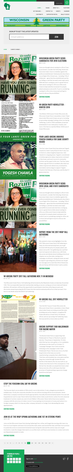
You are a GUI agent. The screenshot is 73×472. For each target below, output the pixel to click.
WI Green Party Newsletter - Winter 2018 (52, 106)
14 (39, 443)
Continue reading (44, 97)
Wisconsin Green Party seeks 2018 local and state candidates (54, 185)
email (61, 3)
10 (25, 443)
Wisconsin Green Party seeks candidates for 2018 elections (53, 59)
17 (49, 443)
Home (39, 8)
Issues (47, 8)
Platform (66, 8)
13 (35, 443)
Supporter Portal (51, 14)
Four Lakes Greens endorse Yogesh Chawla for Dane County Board (54, 139)
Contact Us (49, 11)
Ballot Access (65, 14)
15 (42, 443)
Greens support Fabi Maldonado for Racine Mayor (54, 328)
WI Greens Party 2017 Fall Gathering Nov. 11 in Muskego (28, 276)
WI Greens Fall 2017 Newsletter (53, 299)
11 (28, 443)
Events (58, 11)
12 (32, 443)
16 (46, 443)
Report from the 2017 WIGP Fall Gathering (53, 233)
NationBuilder (38, 462)
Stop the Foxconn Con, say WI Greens (20, 383)
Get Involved (37, 11)
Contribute (39, 14)
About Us (56, 8)
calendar (66, 11)
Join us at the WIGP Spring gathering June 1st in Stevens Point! (32, 416)
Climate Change (15, 49)
